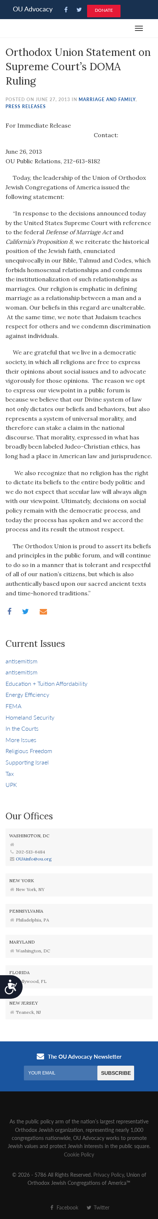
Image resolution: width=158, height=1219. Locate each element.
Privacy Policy (108, 1174)
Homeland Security (30, 717)
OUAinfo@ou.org (34, 859)
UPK (11, 784)
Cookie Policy (79, 1154)
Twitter (100, 1207)
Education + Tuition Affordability (46, 683)
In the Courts (22, 728)
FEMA (13, 706)
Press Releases (26, 106)
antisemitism (21, 661)
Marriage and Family (107, 99)
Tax (10, 773)
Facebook (66, 1207)
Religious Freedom (29, 750)
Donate (104, 10)
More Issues (21, 739)
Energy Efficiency (27, 694)
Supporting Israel (27, 762)
